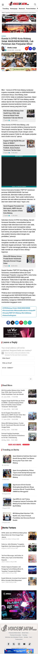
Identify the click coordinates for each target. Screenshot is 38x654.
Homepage (13, 9)
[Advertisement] (19, 80)
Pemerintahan (31, 9)
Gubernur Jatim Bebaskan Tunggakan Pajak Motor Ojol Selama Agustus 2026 (13, 545)
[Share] (34, 48)
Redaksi (26, 637)
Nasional (22, 9)
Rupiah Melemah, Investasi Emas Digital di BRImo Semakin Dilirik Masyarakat (14, 579)
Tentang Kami (19, 639)
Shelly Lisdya (12, 48)
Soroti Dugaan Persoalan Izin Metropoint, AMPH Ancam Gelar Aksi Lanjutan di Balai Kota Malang (13, 209)
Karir (30, 637)
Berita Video (25, 633)
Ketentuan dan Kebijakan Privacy (14, 637)
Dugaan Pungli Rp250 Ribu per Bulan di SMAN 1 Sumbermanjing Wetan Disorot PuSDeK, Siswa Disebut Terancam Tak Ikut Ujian (14, 145)
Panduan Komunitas (15, 635)
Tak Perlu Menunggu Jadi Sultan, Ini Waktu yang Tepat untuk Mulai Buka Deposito (12, 558)
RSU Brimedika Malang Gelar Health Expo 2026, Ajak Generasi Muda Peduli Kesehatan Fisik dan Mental (13, 114)
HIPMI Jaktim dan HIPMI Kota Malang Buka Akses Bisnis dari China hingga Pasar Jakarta (14, 535)
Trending (5, 9)
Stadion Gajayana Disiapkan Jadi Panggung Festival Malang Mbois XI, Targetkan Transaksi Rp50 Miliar (12, 569)
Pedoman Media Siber (15, 633)
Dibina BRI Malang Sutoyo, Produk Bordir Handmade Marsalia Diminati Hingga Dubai (12, 260)
